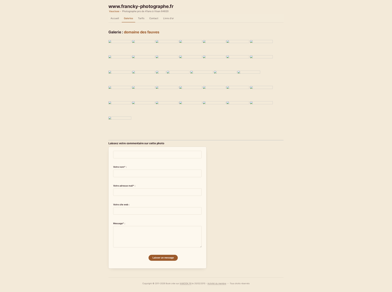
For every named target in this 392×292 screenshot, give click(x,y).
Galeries (128, 18)
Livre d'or (168, 18)
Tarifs (141, 18)
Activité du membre (216, 283)
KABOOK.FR (185, 283)
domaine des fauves (141, 32)
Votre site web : (121, 204)
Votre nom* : (120, 167)
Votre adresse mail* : (124, 185)
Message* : (119, 223)
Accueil (115, 18)
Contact (153, 18)
